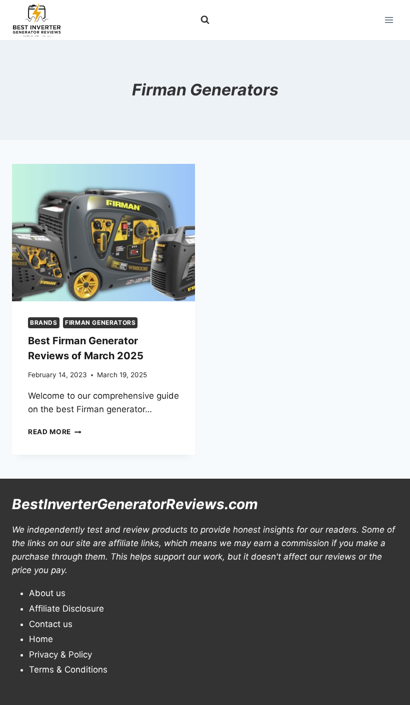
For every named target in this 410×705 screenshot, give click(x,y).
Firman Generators (100, 322)
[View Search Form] (205, 20)
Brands (44, 322)
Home (41, 639)
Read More (55, 432)
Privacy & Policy (60, 655)
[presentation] (103, 232)
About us (47, 593)
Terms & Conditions (68, 670)
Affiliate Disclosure (66, 609)
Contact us (50, 624)
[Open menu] (389, 19)
